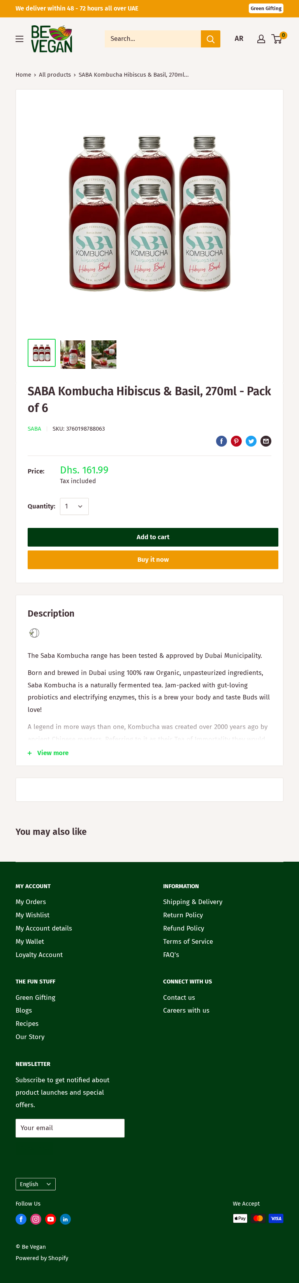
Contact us (179, 998)
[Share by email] (265, 441)
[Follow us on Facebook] (21, 1221)
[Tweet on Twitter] (251, 441)
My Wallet (30, 942)
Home (23, 74)
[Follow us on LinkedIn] (65, 1221)
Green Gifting (266, 8)
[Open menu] (19, 39)
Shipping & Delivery (192, 902)
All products (55, 74)
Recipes (27, 1024)
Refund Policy (183, 928)
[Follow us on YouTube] (50, 1221)
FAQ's (171, 955)
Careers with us (186, 1010)
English (29, 1184)
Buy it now (153, 560)
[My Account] (261, 39)
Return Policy (183, 915)
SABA (34, 428)
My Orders (31, 902)
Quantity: (41, 506)
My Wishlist (32, 915)
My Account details (44, 928)
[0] (277, 39)
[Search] (210, 38)
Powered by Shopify (42, 1258)
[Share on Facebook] (221, 441)
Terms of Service (188, 942)
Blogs (24, 1010)
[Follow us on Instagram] (35, 1221)
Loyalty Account (39, 955)
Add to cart (153, 537)
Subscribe (34, 1148)
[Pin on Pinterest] (236, 441)
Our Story (30, 1037)
